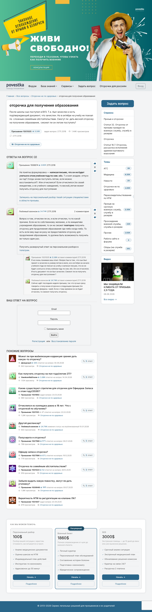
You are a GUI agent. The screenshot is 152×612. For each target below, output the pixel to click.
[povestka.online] (15, 86)
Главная (10, 96)
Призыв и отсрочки (113, 119)
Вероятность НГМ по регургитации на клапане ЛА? (47, 498)
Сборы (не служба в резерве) (117, 248)
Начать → (31, 577)
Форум (32, 86)
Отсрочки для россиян (113, 86)
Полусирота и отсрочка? (32, 437)
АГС (117, 168)
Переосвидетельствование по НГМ (119, 196)
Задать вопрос (86, 86)
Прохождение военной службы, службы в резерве (117, 224)
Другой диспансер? (29, 423)
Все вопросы (22, 96)
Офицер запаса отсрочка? (33, 452)
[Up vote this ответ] (95, 163)
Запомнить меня (55, 329)
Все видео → (110, 299)
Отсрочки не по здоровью (43, 96)
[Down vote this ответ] (95, 171)
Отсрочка (109, 139)
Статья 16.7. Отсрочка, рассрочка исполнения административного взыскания (115, 149)
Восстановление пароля (64, 341)
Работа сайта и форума (116, 240)
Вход (141, 86)
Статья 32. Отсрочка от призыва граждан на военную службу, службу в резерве (117, 129)
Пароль (54, 319)
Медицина (117, 174)
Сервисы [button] (66, 86)
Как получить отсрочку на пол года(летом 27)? (44, 373)
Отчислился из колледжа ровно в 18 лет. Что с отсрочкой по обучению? (44, 407)
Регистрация (38, 341)
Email (54, 309)
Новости (117, 180)
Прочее (117, 232)
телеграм (24, 250)
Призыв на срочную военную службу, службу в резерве (117, 209)
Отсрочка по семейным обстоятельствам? (42, 466)
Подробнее (31, 584)
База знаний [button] (48, 86)
